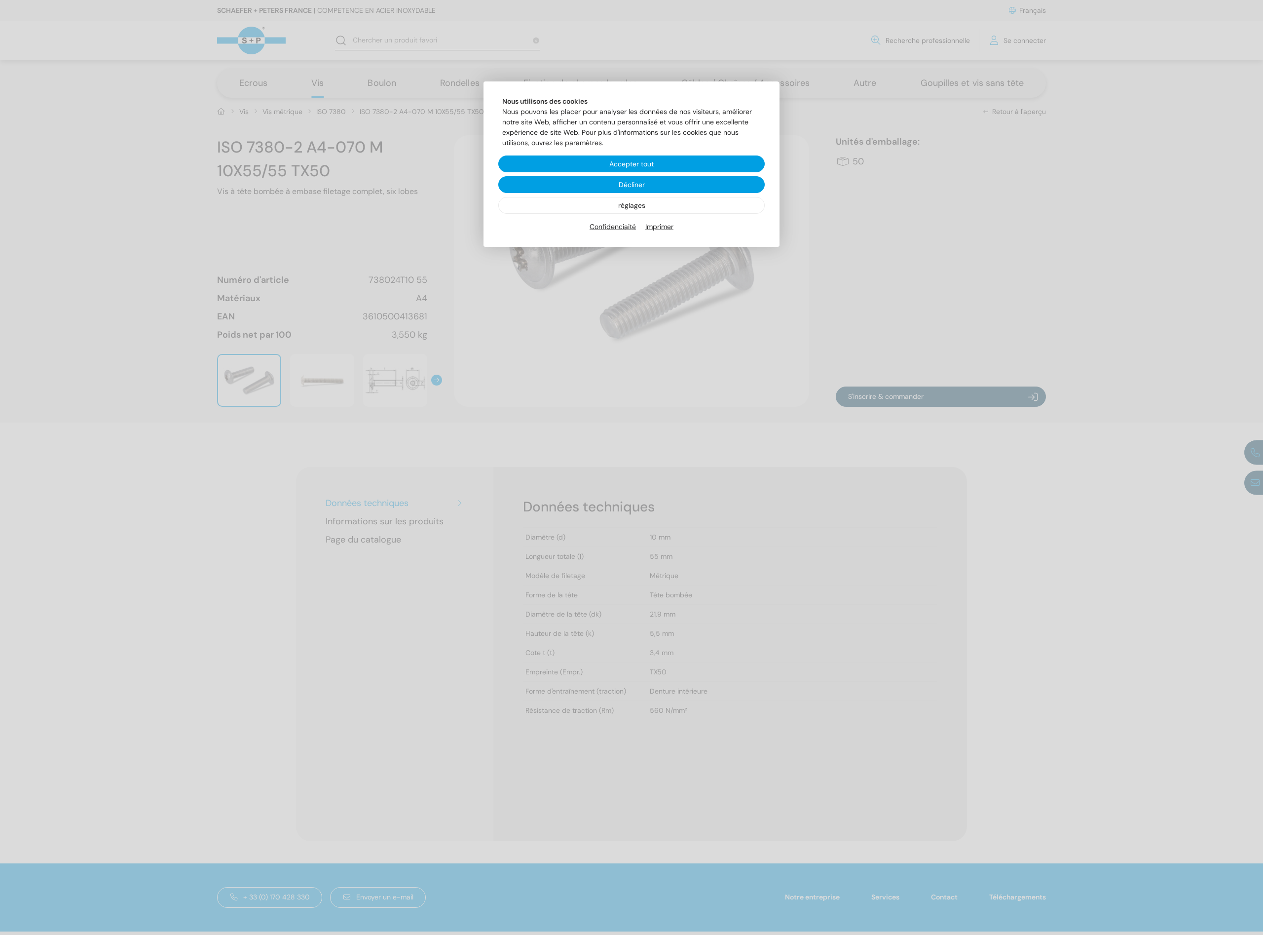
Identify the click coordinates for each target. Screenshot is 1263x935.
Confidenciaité (613, 226)
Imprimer (659, 226)
